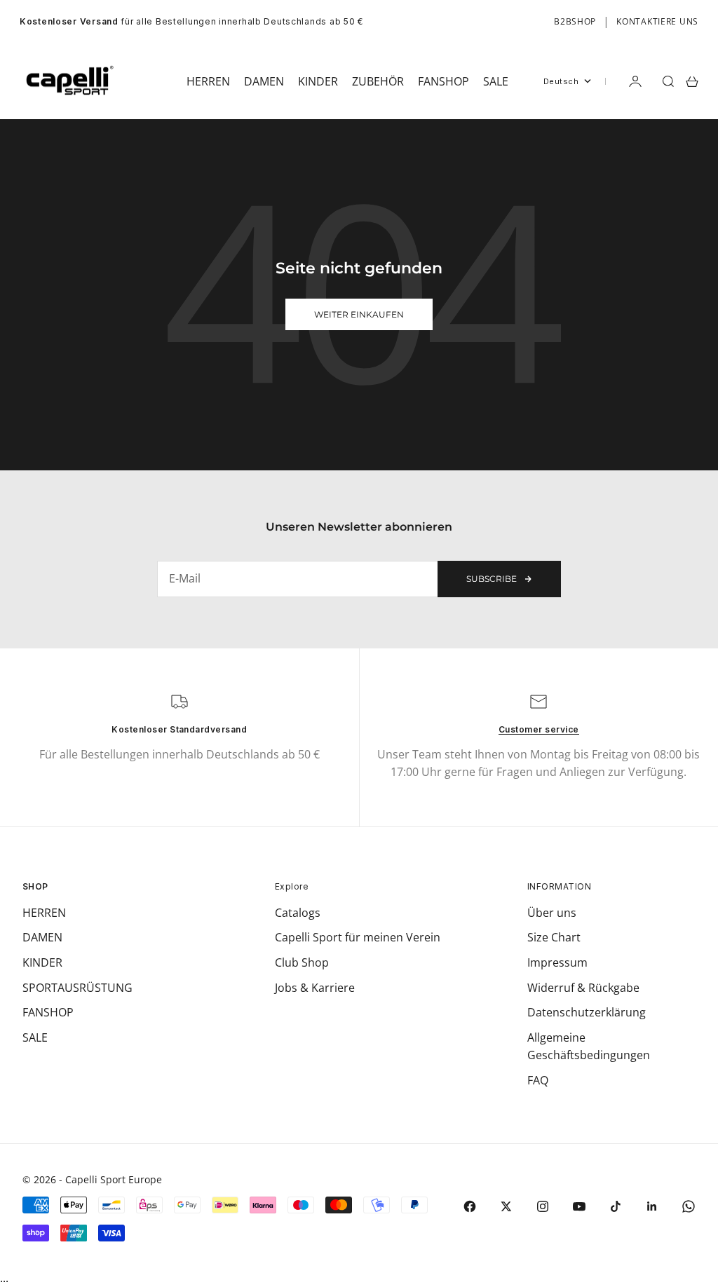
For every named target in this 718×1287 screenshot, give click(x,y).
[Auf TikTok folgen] (616, 1206)
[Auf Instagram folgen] (543, 1206)
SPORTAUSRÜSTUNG (77, 987)
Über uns (551, 912)
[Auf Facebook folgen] (470, 1206)
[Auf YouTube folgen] (579, 1206)
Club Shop (302, 962)
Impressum (557, 962)
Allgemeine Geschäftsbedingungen (588, 1046)
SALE (35, 1037)
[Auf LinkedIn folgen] (652, 1206)
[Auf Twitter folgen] (506, 1206)
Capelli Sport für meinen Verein (357, 937)
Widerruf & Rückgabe (583, 987)
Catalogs (297, 912)
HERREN (44, 912)
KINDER (42, 962)
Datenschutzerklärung (586, 1012)
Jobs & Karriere (315, 987)
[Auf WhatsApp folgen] (689, 1206)
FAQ (537, 1080)
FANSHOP (48, 1012)
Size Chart (554, 937)
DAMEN (42, 937)
